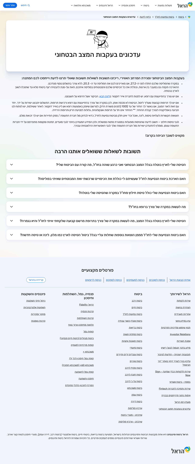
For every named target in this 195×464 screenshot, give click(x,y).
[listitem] (97, 164)
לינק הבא (104, 96)
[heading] (97, 164)
